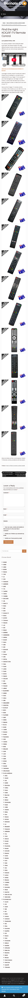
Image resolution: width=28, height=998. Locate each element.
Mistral (6, 800)
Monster (5, 732)
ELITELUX (5, 707)
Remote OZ (14, 3)
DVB (4, 647)
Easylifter (7, 931)
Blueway (7, 880)
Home (4, 23)
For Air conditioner (7, 773)
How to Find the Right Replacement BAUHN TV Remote (8, 474)
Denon (4, 615)
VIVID (4, 739)
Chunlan (7, 809)
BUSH (4, 712)
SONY (4, 586)
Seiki (4, 644)
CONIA (6, 807)
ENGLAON (5, 749)
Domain (6, 841)
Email (5, 515)
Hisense (5, 571)
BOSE (4, 746)
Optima (6, 884)
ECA (6, 933)
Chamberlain (8, 921)
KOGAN (5, 562)
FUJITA (6, 843)
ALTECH (5, 618)
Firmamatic (7, 940)
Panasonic (5, 581)
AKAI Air (7, 838)
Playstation (6, 736)
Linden (4, 669)
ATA (6, 904)
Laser (4, 753)
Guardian (7, 945)
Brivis (6, 870)
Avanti (6, 906)
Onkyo (4, 698)
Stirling (6, 877)
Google (5, 734)
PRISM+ (5, 744)
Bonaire (6, 848)
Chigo (6, 797)
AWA (4, 608)
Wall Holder (7, 897)
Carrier (6, 855)
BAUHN (5, 569)
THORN (5, 729)
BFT (6, 911)
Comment (6, 492)
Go (24, 551)
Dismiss (4, 991)
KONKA (5, 719)
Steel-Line (7, 962)
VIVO (4, 579)
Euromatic (7, 887)
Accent (6, 901)
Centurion (7, 918)
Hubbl (4, 758)
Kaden (6, 792)
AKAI (4, 610)
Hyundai (5, 766)
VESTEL (5, 659)
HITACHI (7, 819)
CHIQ (4, 656)
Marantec (7, 952)
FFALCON (5, 678)
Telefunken (6, 768)
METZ (4, 710)
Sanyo (4, 642)
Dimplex (7, 858)
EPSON (5, 761)
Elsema (6, 935)
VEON (4, 751)
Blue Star (7, 795)
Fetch (4, 695)
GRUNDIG (5, 632)
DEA (6, 923)
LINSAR (5, 688)
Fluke (4, 664)
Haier (6, 863)
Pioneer (5, 654)
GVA (4, 627)
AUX (6, 780)
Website (5, 521)
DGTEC (5, 673)
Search (14, 995)
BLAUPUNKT (6, 690)
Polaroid (5, 685)
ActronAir (7, 850)
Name (5, 509)
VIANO (4, 567)
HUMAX (5, 693)
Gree (6, 814)
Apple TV (5, 603)
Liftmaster (7, 947)
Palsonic (5, 622)
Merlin (6, 955)
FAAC (6, 938)
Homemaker (8, 802)
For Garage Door (7, 899)
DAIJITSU (7, 892)
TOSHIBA (5, 596)
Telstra (5, 593)
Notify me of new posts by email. (13, 538)
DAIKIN (6, 782)
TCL (4, 588)
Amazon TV (6, 613)
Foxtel (4, 666)
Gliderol (7, 943)
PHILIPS (5, 676)
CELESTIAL (5, 705)
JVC (4, 625)
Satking (5, 637)
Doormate (7, 928)
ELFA (6, 860)
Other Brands (6, 770)
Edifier (4, 683)
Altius (4, 763)
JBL (4, 601)
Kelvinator (7, 821)
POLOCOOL (7, 846)
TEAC (4, 574)
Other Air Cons (8, 894)
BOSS (6, 913)
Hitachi (5, 630)
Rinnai (6, 889)
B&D (6, 909)
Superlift (7, 964)
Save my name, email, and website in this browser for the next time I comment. (13, 528)
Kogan (6, 804)
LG (4, 576)
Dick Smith (5, 598)
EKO (4, 681)
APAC (6, 775)
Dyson (6, 790)
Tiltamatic (7, 967)
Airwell (6, 778)
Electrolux (7, 785)
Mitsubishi (7, 826)
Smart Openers (8, 960)
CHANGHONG (6, 635)
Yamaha (5, 741)
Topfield (5, 591)
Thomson (5, 620)
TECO (4, 756)
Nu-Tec (5, 724)
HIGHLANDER (6, 702)
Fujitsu (6, 787)
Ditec (6, 926)
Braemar (7, 853)
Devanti (5, 639)
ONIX (4, 700)
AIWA (4, 651)
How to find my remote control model (16, 23)
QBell (4, 717)
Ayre (6, 867)
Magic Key (7, 950)
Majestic (5, 722)
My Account (4, 995)
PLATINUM (5, 715)
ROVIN (4, 727)
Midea (6, 812)
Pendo (4, 671)
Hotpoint (7, 872)
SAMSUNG (5, 584)
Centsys (7, 916)
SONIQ (4, 564)
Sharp (4, 605)
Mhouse (7, 957)
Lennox (6, 875)
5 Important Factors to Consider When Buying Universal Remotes (20, 474)
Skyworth (5, 649)
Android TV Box (7, 661)
